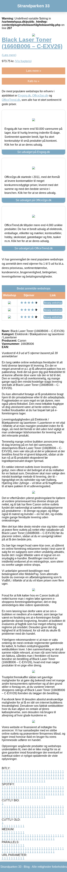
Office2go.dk (40, 95)
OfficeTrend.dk (11, 99)
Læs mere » (33, 70)
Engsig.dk (24, 95)
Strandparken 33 (33, 6)
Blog (27, 866)
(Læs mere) (9, 55)
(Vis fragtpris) (23, 61)
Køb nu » (33, 81)
